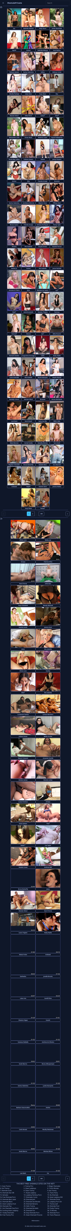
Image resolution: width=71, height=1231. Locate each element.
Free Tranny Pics (8, 1214)
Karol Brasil (28, 421)
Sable (42, 356)
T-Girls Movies (54, 1188)
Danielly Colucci (14, 399)
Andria (48, 1107)
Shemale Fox (30, 1210)
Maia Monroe (14, 443)
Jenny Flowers (56, 159)
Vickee (43, 159)
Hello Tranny (30, 1205)
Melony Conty (56, 72)
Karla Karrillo (43, 421)
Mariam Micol (14, 116)
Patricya (56, 312)
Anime (28, 50)
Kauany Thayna (43, 312)
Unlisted (14, 486)
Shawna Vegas (23, 1020)
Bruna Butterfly (28, 465)
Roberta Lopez (42, 137)
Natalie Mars (43, 465)
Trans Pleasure (55, 1214)
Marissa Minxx (48, 1151)
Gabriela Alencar (28, 28)
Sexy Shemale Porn (32, 1212)
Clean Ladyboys (30, 1188)
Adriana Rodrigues (43, 225)
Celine (42, 116)
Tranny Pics (29, 1186)
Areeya (48, 802)
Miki (23, 693)
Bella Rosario (57, 334)
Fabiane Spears (14, 72)
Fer (48, 1173)
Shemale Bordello (32, 1208)
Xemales (5, 1194)
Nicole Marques (43, 377)
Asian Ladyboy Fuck (9, 1203)
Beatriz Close (43, 203)
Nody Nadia (57, 356)
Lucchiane (14, 421)
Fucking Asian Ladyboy (10, 1210)
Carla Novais (23, 1129)
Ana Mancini (57, 465)
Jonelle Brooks (48, 976)
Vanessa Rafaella (23, 1042)
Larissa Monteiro (48, 714)
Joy (14, 28)
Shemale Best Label (9, 1199)
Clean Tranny (29, 1190)
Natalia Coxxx (23, 867)
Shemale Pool (54, 1205)
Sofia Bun (48, 583)
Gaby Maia (28, 94)
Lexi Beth (23, 1173)
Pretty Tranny (54, 1208)
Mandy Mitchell (48, 605)
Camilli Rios (48, 998)
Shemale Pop (7, 1205)
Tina (48, 823)
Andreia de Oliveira (48, 1042)
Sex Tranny (52, 1190)
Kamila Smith (23, 627)
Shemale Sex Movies (33, 1201)
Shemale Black (7, 1201)
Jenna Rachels (57, 268)
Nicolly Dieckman (48, 1129)
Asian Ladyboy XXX (56, 1197)
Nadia (23, 845)
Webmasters (35, 1220)
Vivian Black (28, 137)
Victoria (14, 334)
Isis (42, 334)
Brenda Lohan (48, 780)
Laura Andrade (14, 377)
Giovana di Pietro (14, 290)
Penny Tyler (57, 225)
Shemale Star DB (8, 1192)
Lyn (56, 290)
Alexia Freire (23, 954)
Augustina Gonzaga (28, 356)
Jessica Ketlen (57, 486)
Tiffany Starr (57, 203)
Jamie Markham (57, 28)
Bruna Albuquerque (48, 1063)
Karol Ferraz (23, 583)
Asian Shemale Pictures (34, 1214)
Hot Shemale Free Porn (10, 1208)
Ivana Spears (23, 823)
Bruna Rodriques (57, 399)
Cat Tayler (48, 845)
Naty (14, 312)
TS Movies (53, 1210)
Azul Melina (57, 50)
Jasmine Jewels (28, 312)
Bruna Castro (14, 225)
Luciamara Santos (23, 714)
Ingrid (14, 50)
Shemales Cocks (31, 1197)
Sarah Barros (23, 1063)
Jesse (23, 649)
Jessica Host (48, 627)
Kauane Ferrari (57, 246)
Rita (28, 181)
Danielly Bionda (43, 443)
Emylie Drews (42, 246)
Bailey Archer (48, 736)
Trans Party (54, 1192)
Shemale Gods (7, 1190)
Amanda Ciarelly (48, 758)
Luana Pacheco (23, 802)
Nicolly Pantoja (14, 94)
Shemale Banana (32, 1203)
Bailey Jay (48, 540)
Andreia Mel (48, 867)
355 (41, 514)
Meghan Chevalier (14, 465)
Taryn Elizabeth (23, 605)
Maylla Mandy (56, 377)
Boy (57, 94)
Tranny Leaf (54, 1203)
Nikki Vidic (56, 421)
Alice (57, 116)
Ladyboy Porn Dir (56, 1201)
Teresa (42, 508)
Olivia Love (23, 540)
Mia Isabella (28, 246)
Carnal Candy (28, 443)
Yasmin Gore (43, 486)
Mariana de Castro (42, 290)
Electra (28, 334)
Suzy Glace (42, 94)
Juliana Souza (23, 736)
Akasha (14, 246)
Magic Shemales (54, 1186)
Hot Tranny (5, 1188)
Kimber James (23, 780)
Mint (28, 290)
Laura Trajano (23, 933)
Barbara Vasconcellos (23, 1107)
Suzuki (48, 1020)
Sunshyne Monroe (28, 203)
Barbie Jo (14, 268)
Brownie (57, 181)
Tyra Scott (57, 443)
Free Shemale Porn (9, 1197)
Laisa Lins (23, 998)
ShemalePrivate (14, 3)
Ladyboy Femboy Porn (34, 1194)
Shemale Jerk (30, 1199)
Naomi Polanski (23, 758)
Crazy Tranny (6, 1186)
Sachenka (23, 976)
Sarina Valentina (28, 72)
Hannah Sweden (14, 356)
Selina (43, 72)
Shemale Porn (55, 1212)
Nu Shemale (54, 1194)
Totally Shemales (8, 1212)
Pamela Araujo (42, 181)
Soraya (23, 562)
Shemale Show (55, 1199)
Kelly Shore (42, 28)
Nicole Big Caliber (14, 159)
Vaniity (48, 671)
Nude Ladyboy (31, 1192)
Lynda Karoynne (48, 1085)
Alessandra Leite (14, 137)
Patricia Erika (48, 562)
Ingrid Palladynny (56, 137)
